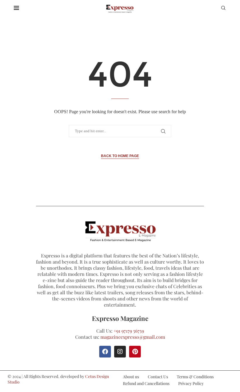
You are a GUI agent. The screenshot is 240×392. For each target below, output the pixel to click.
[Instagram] (120, 351)
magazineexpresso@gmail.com (132, 337)
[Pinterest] (135, 351)
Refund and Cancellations (146, 383)
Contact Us (158, 376)
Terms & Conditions (195, 376)
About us (131, 376)
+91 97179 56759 (129, 331)
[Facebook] (105, 351)
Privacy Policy (191, 383)
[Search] (223, 8)
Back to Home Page (120, 156)
